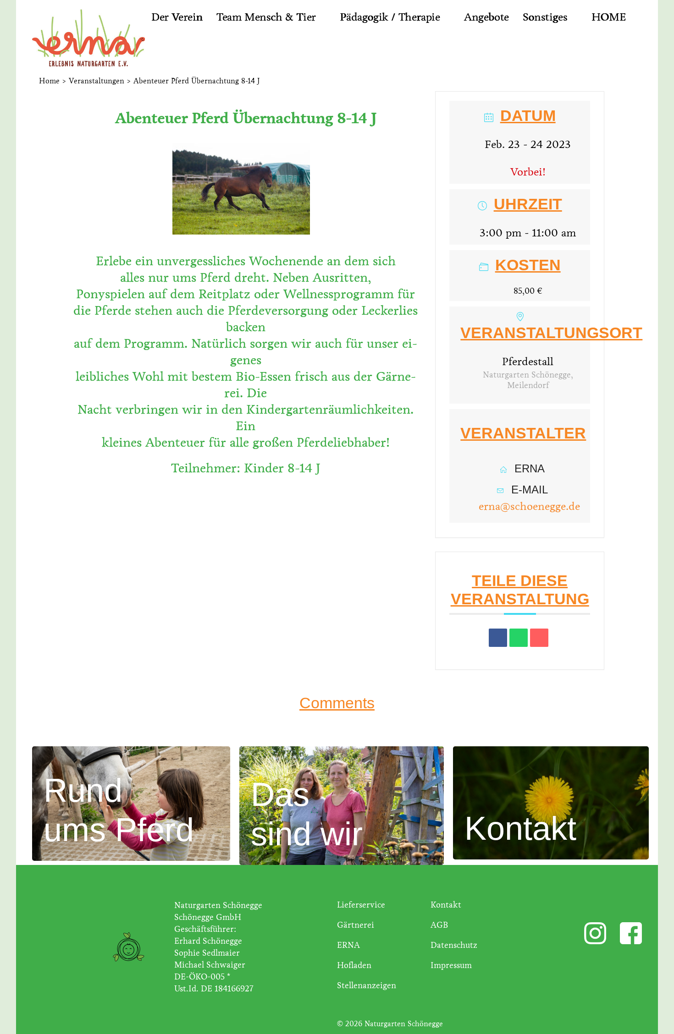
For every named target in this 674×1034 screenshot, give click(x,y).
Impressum (451, 965)
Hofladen (354, 965)
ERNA (348, 945)
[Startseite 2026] (161, 48)
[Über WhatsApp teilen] (518, 638)
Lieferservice (361, 905)
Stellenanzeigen (366, 985)
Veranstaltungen (96, 81)
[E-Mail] (539, 638)
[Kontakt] (551, 802)
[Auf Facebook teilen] (498, 638)
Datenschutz (454, 945)
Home (49, 81)
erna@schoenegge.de (529, 506)
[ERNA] (80, 37)
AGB (439, 925)
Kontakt (446, 905)
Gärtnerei (355, 925)
